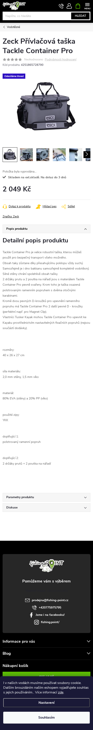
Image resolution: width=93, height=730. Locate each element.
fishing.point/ (50, 622)
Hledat (80, 16)
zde (60, 692)
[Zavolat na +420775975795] (61, 6)
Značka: (11, 217)
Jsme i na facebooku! (50, 615)
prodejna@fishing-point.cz (50, 600)
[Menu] (87, 5)
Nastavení (46, 702)
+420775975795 (50, 607)
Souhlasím (46, 717)
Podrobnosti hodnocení (60, 60)
